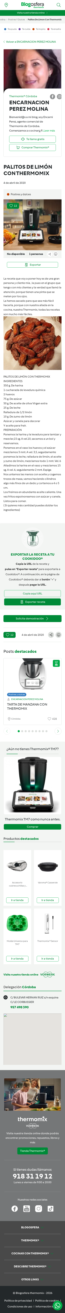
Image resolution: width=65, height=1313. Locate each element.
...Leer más (48, 130)
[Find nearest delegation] (6, 5)
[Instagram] (38, 1209)
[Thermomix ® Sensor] (48, 923)
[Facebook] (15, 1209)
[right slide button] (58, 731)
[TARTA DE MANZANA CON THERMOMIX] (32, 676)
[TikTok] (50, 1209)
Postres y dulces (16, 694)
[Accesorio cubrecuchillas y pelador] (17, 865)
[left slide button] (6, 731)
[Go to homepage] (32, 5)
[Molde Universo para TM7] (17, 923)
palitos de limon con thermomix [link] (45, 19)
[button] (59, 5)
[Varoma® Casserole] (48, 865)
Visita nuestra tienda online (31, 12)
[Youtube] (27, 1209)
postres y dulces (16, 19)
